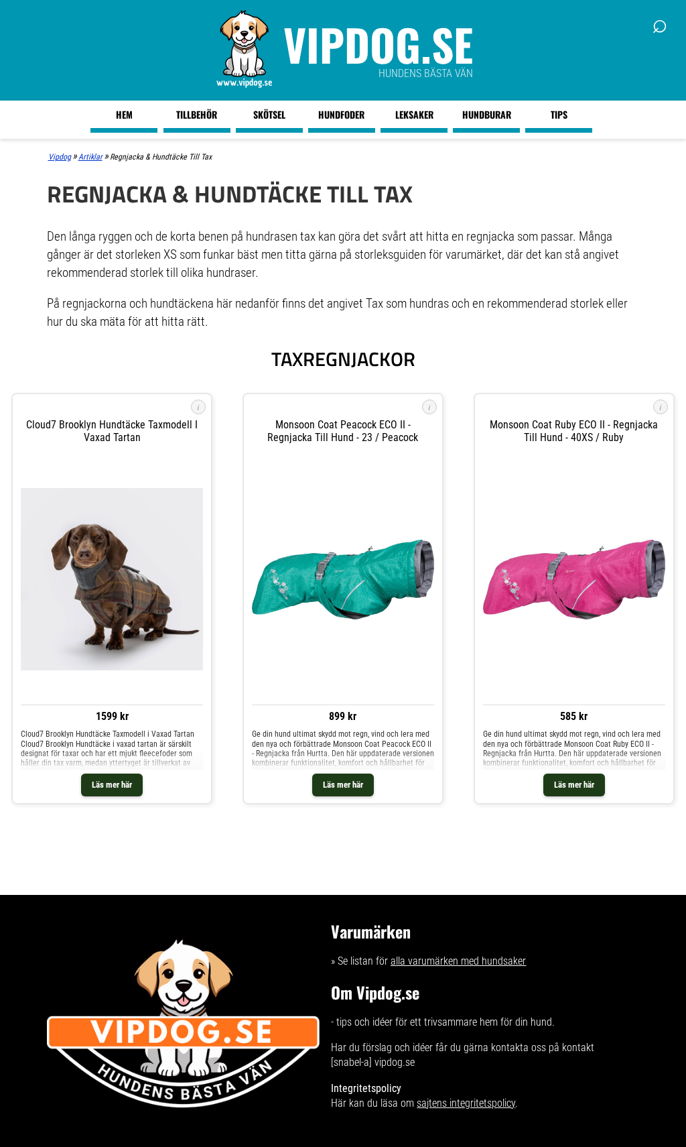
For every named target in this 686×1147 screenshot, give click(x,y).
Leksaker (414, 114)
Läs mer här (112, 785)
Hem (124, 114)
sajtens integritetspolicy (466, 1103)
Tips (559, 114)
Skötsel (269, 114)
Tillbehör (196, 114)
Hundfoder (341, 114)
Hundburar (486, 114)
